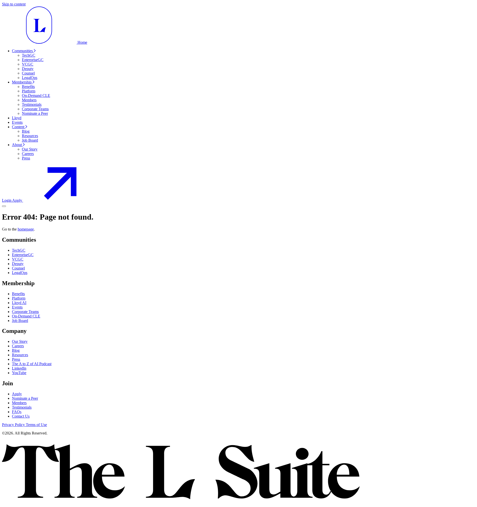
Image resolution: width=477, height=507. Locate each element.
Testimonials (22, 407)
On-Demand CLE (26, 316)
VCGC (17, 259)
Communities (23, 51)
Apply (17, 394)
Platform (18, 298)
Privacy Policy (14, 425)
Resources (20, 355)
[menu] (4, 206)
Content (18, 127)
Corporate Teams (25, 312)
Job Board (20, 320)
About (17, 145)
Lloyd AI (19, 303)
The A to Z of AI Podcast (31, 364)
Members (19, 403)
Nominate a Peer (25, 398)
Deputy (18, 264)
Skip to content (14, 4)
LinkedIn (19, 368)
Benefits (18, 294)
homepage (26, 229)
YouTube (19, 373)
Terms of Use (36, 425)
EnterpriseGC (23, 255)
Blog (16, 350)
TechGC (18, 250)
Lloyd (16, 118)
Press (16, 359)
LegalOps (19, 273)
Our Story (20, 341)
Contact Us (21, 416)
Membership (22, 82)
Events (17, 122)
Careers (18, 346)
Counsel (18, 268)
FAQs (16, 412)
